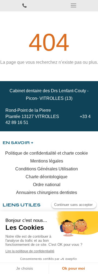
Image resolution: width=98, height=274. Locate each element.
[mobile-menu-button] (73, 5)
